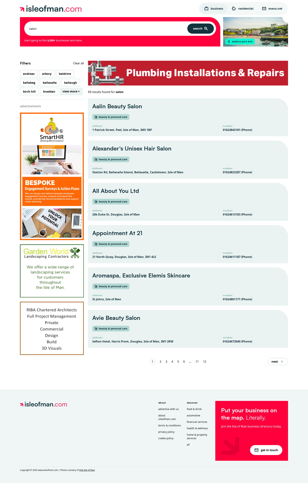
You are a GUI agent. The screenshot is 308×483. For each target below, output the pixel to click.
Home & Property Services (197, 436)
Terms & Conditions (169, 425)
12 (204, 361)
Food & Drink (194, 409)
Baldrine (65, 74)
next (274, 361)
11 (197, 361)
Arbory (47, 74)
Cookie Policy (165, 438)
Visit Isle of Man (87, 470)
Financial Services (197, 422)
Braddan (49, 92)
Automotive (193, 415)
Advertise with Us (168, 409)
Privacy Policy (166, 431)
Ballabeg (29, 83)
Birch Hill (29, 92)
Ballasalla (50, 83)
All (188, 444)
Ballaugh (70, 83)
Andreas (29, 74)
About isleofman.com (167, 417)
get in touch (269, 450)
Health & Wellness (197, 428)
